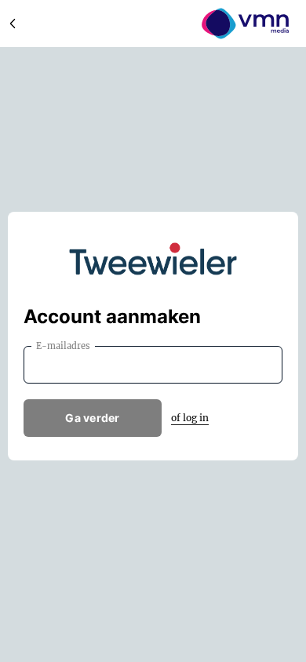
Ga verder (92, 417)
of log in (190, 418)
